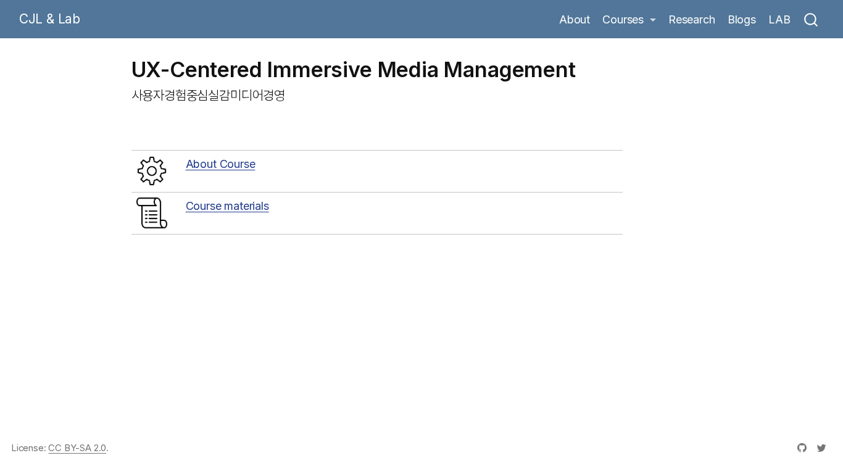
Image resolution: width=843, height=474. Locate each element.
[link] (629, 19)
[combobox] (811, 19)
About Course (220, 163)
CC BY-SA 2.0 (77, 448)
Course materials (227, 205)
